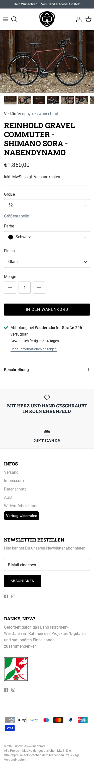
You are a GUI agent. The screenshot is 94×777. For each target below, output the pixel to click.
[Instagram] (13, 596)
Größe (9, 194)
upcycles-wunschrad (40, 113)
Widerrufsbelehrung (21, 505)
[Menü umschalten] (5, 19)
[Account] (77, 19)
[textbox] (22, 237)
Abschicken (23, 581)
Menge (10, 276)
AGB (8, 497)
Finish (9, 250)
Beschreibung (16, 369)
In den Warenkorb (47, 309)
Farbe (9, 226)
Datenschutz (15, 489)
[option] (47, 61)
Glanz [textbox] (13, 261)
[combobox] (47, 205)
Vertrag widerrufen (21, 515)
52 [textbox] (10, 205)
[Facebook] (6, 596)
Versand (11, 472)
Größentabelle (16, 216)
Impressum (14, 480)
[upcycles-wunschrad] (47, 19)
